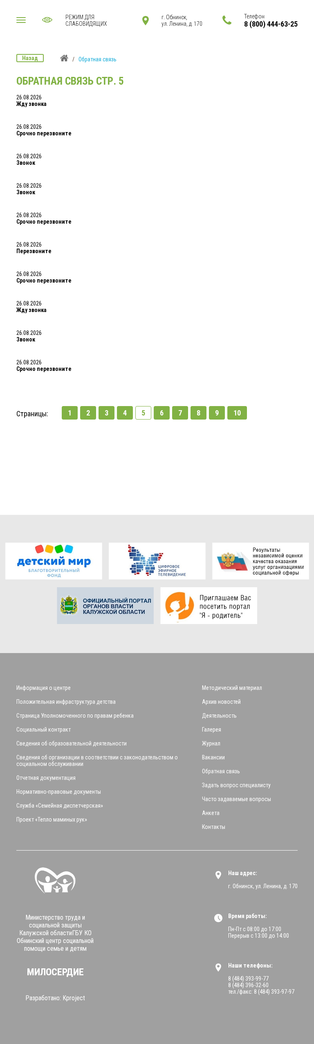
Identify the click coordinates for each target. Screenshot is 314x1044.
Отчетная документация (46, 778)
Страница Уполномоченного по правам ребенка (75, 715)
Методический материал (232, 688)
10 (237, 413)
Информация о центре (43, 688)
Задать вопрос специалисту (236, 785)
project (74, 998)
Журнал (211, 743)
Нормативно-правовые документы (58, 791)
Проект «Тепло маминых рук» (51, 819)
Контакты (213, 827)
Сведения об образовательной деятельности (71, 743)
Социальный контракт (43, 729)
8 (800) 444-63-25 (271, 24)
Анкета (211, 813)
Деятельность (219, 715)
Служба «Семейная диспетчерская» (59, 805)
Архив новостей (221, 701)
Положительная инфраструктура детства (66, 701)
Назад (30, 58)
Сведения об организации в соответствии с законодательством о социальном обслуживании (97, 760)
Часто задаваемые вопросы (236, 799)
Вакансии (213, 757)
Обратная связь (221, 771)
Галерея (211, 729)
